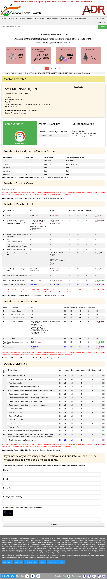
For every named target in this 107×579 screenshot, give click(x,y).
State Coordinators (31, 562)
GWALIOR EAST (44, 73)
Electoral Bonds (66, 18)
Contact (42, 562)
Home (4, 18)
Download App (60, 576)
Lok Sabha (13, 18)
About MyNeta (100, 18)
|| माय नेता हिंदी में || (80, 18)
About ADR (101, 22)
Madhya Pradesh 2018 (18, 73)
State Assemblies (26, 18)
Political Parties (52, 18)
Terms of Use (52, 562)
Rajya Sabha (39, 18)
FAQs (61, 562)
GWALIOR (32, 73)
